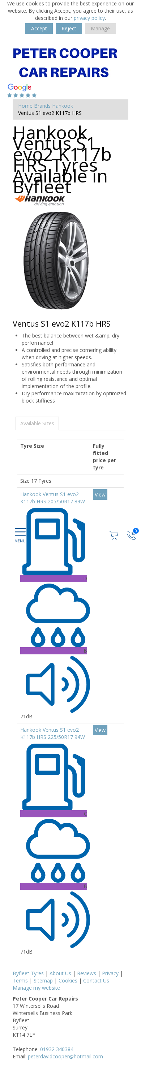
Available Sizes (37, 423)
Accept (39, 28)
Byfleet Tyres (28, 973)
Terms (20, 980)
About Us (60, 973)
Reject (68, 28)
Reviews (86, 973)
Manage (100, 28)
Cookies (68, 980)
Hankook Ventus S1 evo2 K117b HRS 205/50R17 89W (52, 498)
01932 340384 (56, 1049)
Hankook (62, 105)
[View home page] (65, 62)
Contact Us (96, 980)
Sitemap (43, 980)
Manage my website (36, 987)
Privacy (110, 973)
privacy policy (89, 17)
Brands (42, 105)
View (100, 494)
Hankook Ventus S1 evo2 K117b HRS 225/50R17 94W (52, 733)
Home (25, 105)
